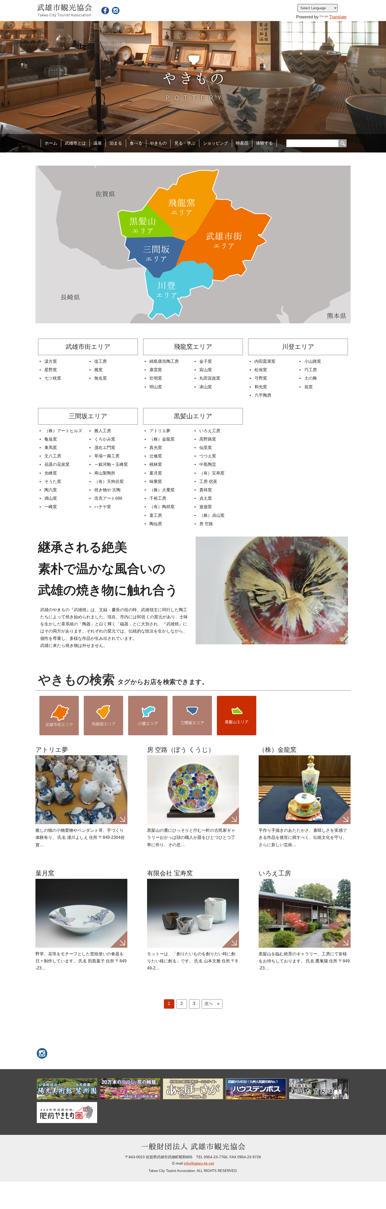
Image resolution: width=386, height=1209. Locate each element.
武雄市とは (75, 143)
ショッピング (215, 143)
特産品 (242, 143)
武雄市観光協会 (64, 10)
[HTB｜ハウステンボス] (256, 1088)
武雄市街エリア (59, 715)
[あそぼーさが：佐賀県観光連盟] (193, 1088)
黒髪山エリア (236, 715)
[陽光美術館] (67, 1088)
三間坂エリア (192, 715)
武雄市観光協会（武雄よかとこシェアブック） (105, 10)
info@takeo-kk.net (199, 1163)
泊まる (115, 143)
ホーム (51, 143)
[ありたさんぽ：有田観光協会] (319, 1088)
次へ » (212, 1003)
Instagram (115, 10)
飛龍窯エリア (103, 715)
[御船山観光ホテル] (130, 1088)
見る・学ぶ (184, 143)
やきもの (158, 143)
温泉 (97, 143)
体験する (264, 143)
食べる (136, 143)
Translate (338, 17)
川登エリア (148, 715)
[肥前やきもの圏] (67, 1112)
